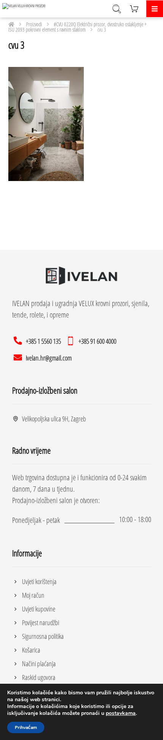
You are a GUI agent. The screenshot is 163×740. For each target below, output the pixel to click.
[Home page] (11, 24)
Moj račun (33, 595)
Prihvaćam (26, 727)
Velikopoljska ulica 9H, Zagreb (54, 418)
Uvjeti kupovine (38, 608)
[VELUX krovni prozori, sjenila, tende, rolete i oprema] (25, 6)
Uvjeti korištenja (39, 581)
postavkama (121, 713)
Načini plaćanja (39, 663)
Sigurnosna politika (43, 636)
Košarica (31, 649)
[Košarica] (134, 8)
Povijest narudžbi (40, 622)
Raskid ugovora (38, 677)
